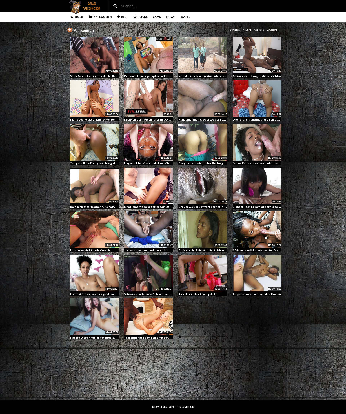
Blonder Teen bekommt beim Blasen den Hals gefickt (268, 206)
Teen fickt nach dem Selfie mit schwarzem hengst (156, 337)
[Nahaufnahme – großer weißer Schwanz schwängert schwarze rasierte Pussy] (202, 98)
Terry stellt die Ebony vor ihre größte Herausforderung (107, 163)
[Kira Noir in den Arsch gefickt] (202, 273)
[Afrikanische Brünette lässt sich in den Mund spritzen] (202, 229)
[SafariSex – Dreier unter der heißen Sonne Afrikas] (94, 55)
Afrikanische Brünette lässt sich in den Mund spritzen (213, 250)
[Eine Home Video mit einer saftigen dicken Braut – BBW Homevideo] (148, 186)
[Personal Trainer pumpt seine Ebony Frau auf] (148, 55)
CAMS (157, 16)
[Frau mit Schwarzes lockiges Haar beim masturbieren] (94, 273)
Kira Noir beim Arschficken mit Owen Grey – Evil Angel (160, 119)
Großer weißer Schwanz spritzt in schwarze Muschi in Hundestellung (223, 206)
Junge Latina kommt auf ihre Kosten (257, 294)
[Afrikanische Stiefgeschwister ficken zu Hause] (257, 229)
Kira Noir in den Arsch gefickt (197, 294)
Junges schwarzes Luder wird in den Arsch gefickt (157, 250)
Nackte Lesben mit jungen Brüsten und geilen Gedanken (107, 337)
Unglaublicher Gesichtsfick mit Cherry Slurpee (154, 163)
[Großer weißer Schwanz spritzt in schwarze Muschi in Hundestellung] (202, 186)
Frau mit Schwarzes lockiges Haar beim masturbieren (105, 294)
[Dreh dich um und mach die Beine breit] (257, 98)
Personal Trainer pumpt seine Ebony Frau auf (154, 76)
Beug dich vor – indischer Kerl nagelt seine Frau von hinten (217, 163)
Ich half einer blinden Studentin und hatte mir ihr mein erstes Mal (221, 76)
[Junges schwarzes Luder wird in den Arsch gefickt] (148, 229)
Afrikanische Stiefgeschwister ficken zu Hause (263, 250)
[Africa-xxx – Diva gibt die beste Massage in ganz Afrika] (257, 55)
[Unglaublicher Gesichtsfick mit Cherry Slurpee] (148, 142)
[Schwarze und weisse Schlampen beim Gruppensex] (148, 273)
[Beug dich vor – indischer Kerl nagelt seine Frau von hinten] (202, 142)
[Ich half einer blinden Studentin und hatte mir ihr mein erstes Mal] (202, 55)
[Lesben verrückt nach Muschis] (94, 229)
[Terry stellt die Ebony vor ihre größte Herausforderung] (94, 142)
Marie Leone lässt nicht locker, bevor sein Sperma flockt (107, 119)
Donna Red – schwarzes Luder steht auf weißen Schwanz (270, 163)
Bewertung (272, 29)
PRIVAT (171, 16)
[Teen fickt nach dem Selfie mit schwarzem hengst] (148, 316)
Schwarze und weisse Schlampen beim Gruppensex (158, 294)
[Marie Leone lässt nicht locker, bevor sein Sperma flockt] (94, 98)
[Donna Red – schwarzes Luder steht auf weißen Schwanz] (257, 142)
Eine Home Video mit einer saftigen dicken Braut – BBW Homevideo (169, 206)
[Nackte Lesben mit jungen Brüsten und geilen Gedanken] (94, 316)
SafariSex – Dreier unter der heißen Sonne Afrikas (103, 76)
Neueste (247, 29)
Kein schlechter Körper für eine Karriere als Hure (102, 206)
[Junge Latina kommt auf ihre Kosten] (257, 273)
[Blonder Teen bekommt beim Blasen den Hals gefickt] (257, 186)
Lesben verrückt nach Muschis (90, 250)
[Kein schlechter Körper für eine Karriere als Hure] (94, 186)
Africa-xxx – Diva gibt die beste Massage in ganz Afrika (269, 76)
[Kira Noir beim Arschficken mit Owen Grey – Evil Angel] (148, 98)
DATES (185, 16)
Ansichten (259, 29)
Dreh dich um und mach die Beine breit (258, 119)
